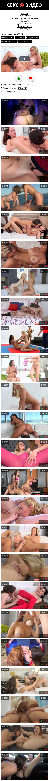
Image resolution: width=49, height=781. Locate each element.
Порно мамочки (24, 15)
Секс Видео (24, 5)
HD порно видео (24, 26)
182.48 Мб (22, 88)
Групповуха (24, 28)
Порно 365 (24, 21)
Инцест (24, 13)
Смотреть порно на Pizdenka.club (24, 18)
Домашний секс (24, 23)
